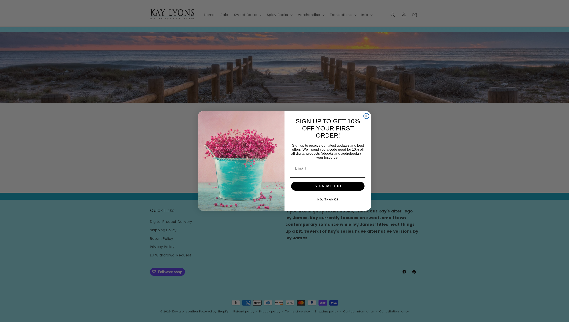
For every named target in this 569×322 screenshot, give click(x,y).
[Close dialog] (366, 116)
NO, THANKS (328, 199)
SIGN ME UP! (328, 186)
